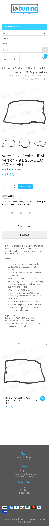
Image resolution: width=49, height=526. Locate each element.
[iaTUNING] (24, 9)
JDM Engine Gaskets (36, 72)
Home (18, 72)
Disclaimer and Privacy (24, 476)
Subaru (11, 196)
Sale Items (24, 490)
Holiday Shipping (24, 493)
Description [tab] (24, 226)
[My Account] (15, 58)
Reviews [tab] (24, 234)
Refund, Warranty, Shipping (24, 474)
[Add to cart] (42, 398)
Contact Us (24, 471)
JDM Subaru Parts (23, 204)
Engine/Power (17, 201)
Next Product (35, 68)
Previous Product (13, 68)
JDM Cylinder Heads (32, 201)
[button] (8, 169)
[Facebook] (3, 213)
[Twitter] (12, 213)
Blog (25, 487)
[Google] (30, 213)
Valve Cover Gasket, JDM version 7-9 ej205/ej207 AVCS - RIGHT (21, 400)
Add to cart (25, 187)
